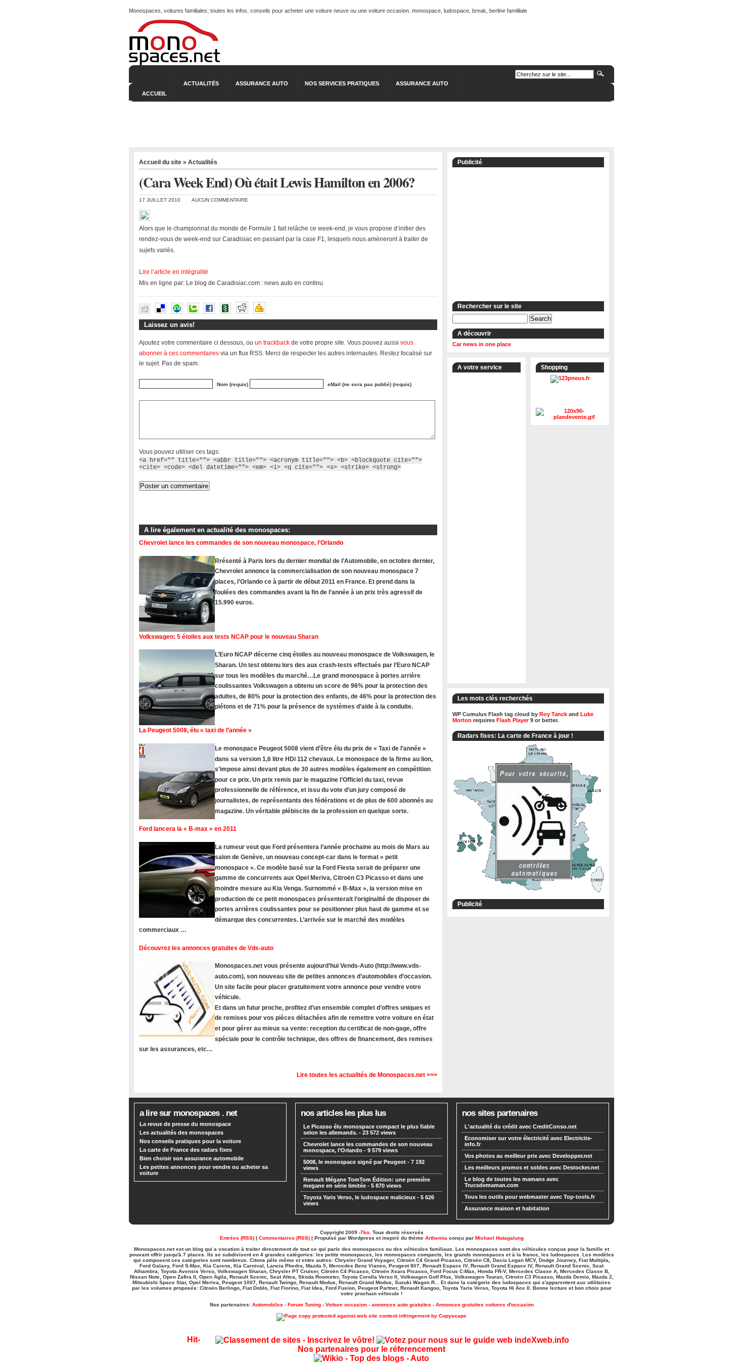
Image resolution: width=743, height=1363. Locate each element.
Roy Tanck (553, 714)
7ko (364, 1232)
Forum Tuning (304, 1304)
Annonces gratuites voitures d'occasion (485, 1304)
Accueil (154, 93)
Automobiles (267, 1304)
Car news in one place (481, 344)
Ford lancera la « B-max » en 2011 (188, 828)
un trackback (272, 342)
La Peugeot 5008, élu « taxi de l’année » (195, 730)
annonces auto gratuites (401, 1304)
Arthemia (436, 1238)
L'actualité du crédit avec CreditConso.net (521, 1126)
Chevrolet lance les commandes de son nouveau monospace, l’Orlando (241, 542)
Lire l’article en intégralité (173, 271)
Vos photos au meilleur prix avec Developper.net (528, 1156)
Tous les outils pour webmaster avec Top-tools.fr (530, 1197)
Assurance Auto (262, 83)
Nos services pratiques (342, 83)
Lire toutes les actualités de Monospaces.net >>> (367, 1074)
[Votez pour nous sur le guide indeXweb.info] (473, 1340)
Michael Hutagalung (499, 1238)
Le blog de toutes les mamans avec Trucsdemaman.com (512, 1182)
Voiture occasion (346, 1304)
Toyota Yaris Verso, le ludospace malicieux (359, 1197)
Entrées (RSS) (237, 1238)
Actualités (201, 83)
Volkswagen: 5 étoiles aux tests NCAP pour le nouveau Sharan (228, 636)
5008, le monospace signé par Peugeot (354, 1162)
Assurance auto (422, 83)
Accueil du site (160, 162)
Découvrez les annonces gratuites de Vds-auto (206, 948)
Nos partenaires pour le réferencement (371, 1349)
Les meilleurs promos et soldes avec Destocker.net (532, 1167)
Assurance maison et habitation (507, 1208)
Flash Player (512, 720)
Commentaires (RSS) (284, 1238)
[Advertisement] (371, 124)
